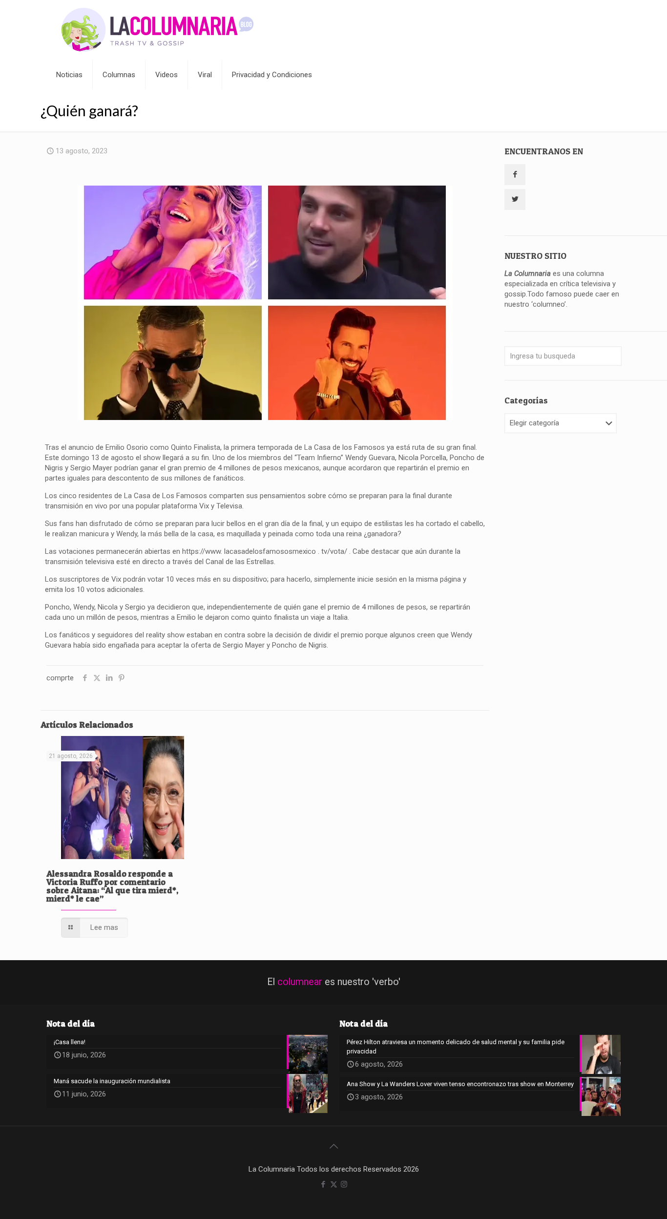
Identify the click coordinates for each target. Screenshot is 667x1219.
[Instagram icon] (344, 1184)
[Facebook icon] (323, 1184)
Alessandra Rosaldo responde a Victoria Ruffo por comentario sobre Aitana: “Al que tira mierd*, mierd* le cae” (112, 886)
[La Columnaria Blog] (157, 30)
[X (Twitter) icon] (333, 1184)
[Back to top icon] (333, 1146)
